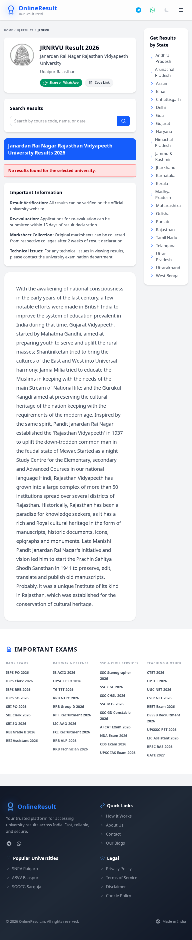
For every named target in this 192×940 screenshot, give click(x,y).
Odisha (163, 213)
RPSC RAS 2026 (159, 746)
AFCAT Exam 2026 (115, 727)
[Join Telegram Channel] (139, 10)
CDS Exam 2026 (113, 744)
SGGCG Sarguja (26, 886)
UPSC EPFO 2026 (67, 681)
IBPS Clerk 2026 (19, 681)
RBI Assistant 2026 (22, 740)
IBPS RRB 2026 (18, 689)
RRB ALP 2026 (64, 740)
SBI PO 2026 (16, 706)
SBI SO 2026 (16, 723)
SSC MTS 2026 (112, 704)
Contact (113, 834)
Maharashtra (168, 205)
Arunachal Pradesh (164, 72)
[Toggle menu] (181, 10)
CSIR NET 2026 (159, 698)
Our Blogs (115, 843)
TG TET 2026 (63, 689)
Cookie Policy (118, 895)
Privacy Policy (119, 868)
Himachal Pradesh (164, 142)
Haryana (164, 131)
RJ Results (25, 30)
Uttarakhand (168, 267)
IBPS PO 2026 (17, 672)
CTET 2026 (155, 672)
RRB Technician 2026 (70, 749)
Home (8, 30)
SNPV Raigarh (25, 868)
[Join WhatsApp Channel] (153, 10)
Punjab (162, 221)
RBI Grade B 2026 (20, 732)
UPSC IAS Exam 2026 (118, 752)
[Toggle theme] (167, 10)
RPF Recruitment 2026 (72, 715)
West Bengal (168, 275)
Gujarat (163, 123)
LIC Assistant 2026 (162, 738)
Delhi (161, 107)
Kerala (162, 183)
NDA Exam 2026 (113, 735)
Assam (162, 83)
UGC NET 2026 (159, 689)
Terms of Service (121, 877)
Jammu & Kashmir (163, 156)
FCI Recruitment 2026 (71, 732)
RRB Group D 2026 (68, 706)
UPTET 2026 (157, 681)
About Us (115, 825)
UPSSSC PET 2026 (161, 729)
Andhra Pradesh (163, 58)
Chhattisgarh (168, 99)
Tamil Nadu (166, 237)
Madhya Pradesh (163, 194)
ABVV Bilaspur (25, 877)
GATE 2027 (156, 755)
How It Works (119, 816)
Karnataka (166, 175)
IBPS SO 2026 (17, 698)
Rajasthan (165, 229)
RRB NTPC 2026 (66, 698)
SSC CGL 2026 (111, 687)
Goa (160, 115)
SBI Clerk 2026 (18, 715)
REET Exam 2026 (161, 706)
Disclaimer (116, 886)
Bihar (161, 91)
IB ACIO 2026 (64, 672)
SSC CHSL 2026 (112, 695)
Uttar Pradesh (164, 256)
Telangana (166, 245)
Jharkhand (166, 167)
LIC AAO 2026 (64, 723)
